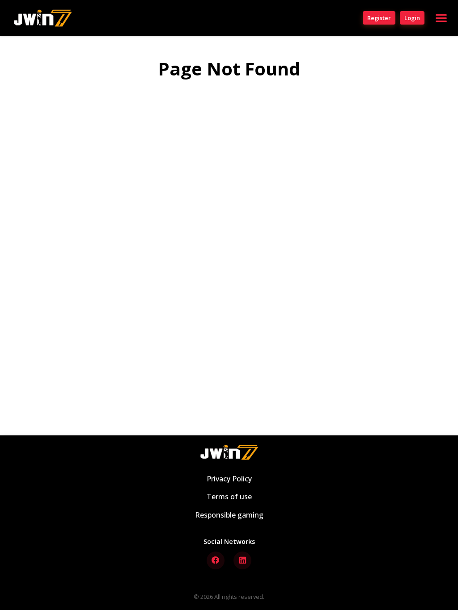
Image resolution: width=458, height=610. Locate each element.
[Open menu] (441, 18)
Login (412, 18)
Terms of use (229, 496)
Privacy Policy (229, 479)
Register (379, 18)
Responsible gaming (229, 515)
